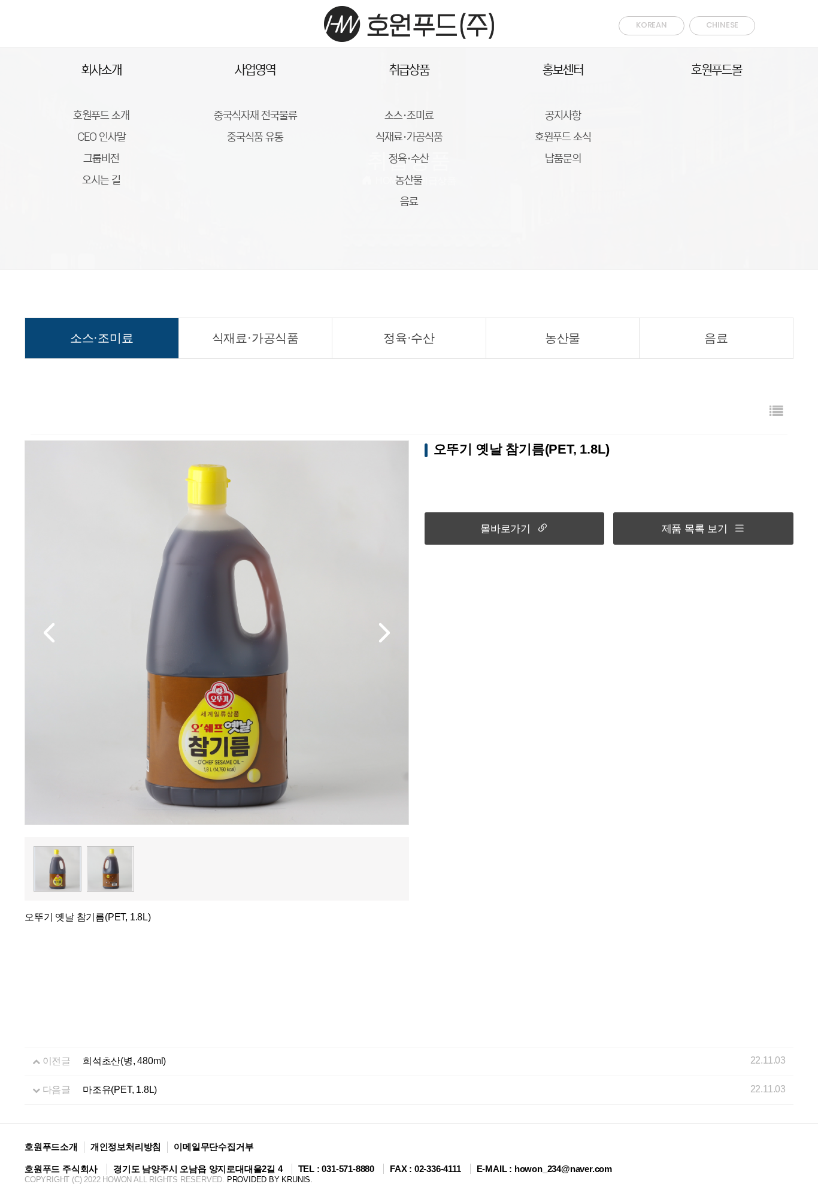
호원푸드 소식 (563, 137)
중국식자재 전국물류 (255, 116)
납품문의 (563, 159)
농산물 (408, 180)
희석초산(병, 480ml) (124, 1061)
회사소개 (101, 70)
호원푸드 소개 (101, 116)
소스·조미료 (409, 116)
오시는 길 (101, 180)
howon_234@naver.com (563, 1169)
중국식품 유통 (255, 137)
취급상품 (409, 70)
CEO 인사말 (101, 137)
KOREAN (651, 25)
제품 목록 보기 (695, 528)
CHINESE (722, 25)
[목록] (776, 411)
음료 (409, 202)
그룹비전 (101, 159)
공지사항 (563, 116)
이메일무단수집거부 (213, 1146)
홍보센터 (563, 70)
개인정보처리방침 (125, 1146)
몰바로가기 (505, 528)
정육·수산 (409, 159)
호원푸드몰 (716, 70)
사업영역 (255, 70)
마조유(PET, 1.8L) (120, 1090)
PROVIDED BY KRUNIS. (270, 1179)
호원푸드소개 (51, 1146)
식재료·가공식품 (409, 137)
